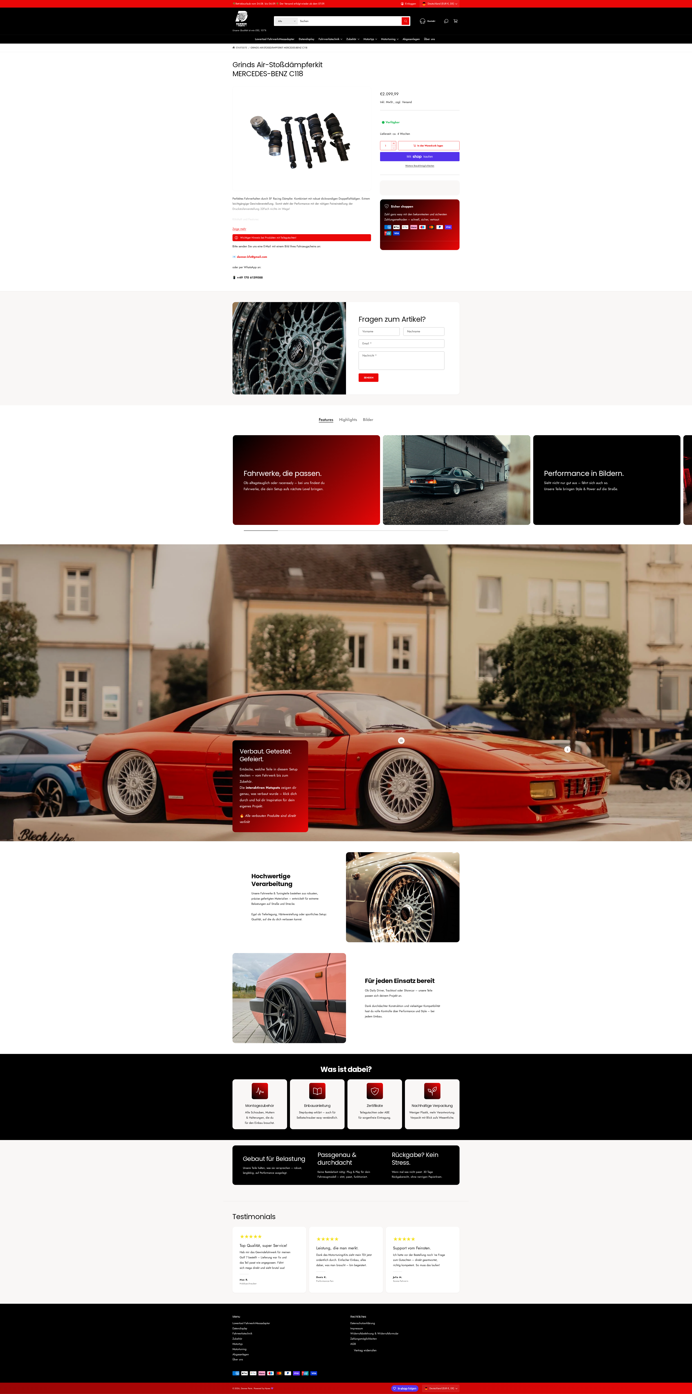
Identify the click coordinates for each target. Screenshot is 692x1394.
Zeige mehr (239, 229)
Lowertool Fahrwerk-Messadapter (251, 1323)
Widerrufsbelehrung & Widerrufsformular (374, 1333)
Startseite (241, 47)
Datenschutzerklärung (362, 1323)
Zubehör (351, 39)
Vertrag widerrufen (365, 1350)
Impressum (356, 1328)
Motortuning (388, 39)
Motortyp (368, 39)
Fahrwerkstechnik (329, 39)
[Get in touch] (446, 21)
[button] (455, 21)
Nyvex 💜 (269, 1388)
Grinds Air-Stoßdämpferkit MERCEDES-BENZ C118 (278, 47)
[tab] (326, 419)
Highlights (348, 419)
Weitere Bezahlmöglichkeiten (419, 165)
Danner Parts (246, 1388)
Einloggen (410, 3)
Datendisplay (239, 1328)
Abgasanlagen (240, 1354)
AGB (353, 1344)
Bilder (368, 419)
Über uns (237, 1359)
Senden (368, 377)
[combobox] (354, 21)
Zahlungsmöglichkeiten (363, 1339)
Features (326, 419)
